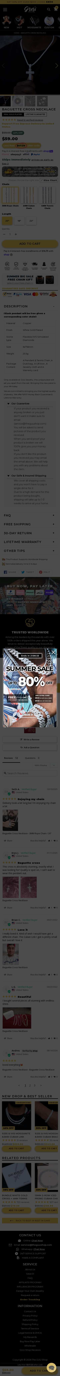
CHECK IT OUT (30, 714)
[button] (51, 1367)
